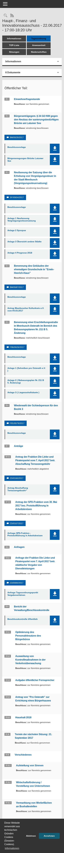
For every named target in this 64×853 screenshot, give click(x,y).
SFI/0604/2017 (17, 197)
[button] (55, 148)
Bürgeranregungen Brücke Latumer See (25, 159)
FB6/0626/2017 (17, 347)
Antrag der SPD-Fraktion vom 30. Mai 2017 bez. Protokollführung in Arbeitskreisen (36, 505)
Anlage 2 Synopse (16, 230)
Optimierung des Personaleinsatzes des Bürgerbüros (28, 636)
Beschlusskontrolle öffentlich (22, 619)
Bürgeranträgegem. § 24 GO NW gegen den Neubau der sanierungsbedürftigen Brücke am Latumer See (36, 119)
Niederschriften (39, 52)
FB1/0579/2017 (17, 423)
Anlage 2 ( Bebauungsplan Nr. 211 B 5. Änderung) (25, 381)
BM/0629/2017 (17, 137)
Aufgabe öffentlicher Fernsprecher (34, 680)
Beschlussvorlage (16, 147)
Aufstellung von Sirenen (29, 765)
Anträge (18, 446)
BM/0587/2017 (17, 287)
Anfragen (19, 547)
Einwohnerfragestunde (27, 99)
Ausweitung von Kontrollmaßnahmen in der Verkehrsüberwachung (30, 660)
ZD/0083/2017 (16, 583)
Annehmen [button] (49, 836)
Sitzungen (14, 52)
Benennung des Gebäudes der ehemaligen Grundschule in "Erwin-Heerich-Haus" (34, 269)
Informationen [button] (12, 848)
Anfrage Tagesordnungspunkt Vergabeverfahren (22, 593)
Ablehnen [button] (31, 836)
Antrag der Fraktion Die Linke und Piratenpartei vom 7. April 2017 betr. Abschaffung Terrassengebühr (35, 460)
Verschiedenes (23, 754)
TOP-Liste (14, 45)
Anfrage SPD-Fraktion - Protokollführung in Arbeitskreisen (25, 534)
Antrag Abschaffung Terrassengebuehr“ (17, 489)
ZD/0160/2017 (16, 478)
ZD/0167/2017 (16, 523)
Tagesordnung (38, 38)
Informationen (14, 38)
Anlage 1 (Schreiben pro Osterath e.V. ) (26, 369)
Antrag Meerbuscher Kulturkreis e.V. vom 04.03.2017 (25, 309)
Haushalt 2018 (23, 717)
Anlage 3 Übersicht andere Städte (24, 241)
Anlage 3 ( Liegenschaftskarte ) (23, 392)
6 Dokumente (12, 72)
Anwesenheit (38, 45)
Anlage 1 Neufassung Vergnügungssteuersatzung (21, 219)
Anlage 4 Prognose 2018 (19, 253)
